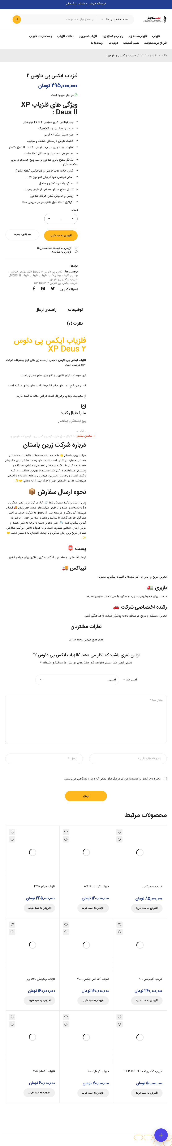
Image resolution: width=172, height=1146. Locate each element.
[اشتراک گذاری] (148, 1137)
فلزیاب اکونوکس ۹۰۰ (151, 979)
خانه (164, 55)
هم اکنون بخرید (22, 234)
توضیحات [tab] (75, 309)
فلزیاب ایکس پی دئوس (64, 279)
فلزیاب (34, 275)
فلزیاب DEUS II (19, 275)
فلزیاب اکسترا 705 (44, 1071)
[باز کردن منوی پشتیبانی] (161, 1135)
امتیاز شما (130, 680)
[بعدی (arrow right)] (158, 1143)
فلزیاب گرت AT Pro (96, 886)
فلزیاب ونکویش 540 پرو (41, 979)
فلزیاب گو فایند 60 (98, 1071)
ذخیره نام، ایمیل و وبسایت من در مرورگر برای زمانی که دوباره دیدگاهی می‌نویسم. (112, 779)
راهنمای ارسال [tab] (45, 309)
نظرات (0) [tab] (75, 323)
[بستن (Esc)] (138, 1137)
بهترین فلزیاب (18, 272)
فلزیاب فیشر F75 (44, 886)
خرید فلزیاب (46, 275)
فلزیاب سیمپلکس (152, 886)
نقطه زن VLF (149, 55)
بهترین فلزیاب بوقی (66, 275)
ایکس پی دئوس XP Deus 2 (45, 272)
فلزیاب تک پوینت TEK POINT (143, 1071)
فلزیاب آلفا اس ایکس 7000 (93, 979)
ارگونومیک (44, 128)
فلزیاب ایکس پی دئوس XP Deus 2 (56, 283)
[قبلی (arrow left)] (167, 1143)
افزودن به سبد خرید (61, 235)
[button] (147, 908)
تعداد (74, 211)
